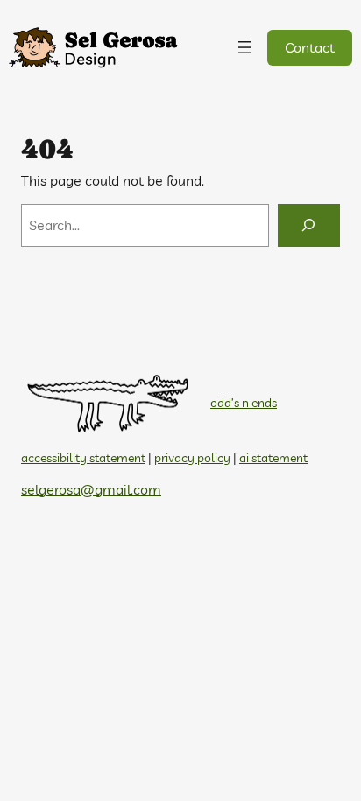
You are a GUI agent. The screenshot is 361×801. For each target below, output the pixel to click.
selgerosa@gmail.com (91, 489)
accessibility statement (83, 458)
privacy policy (192, 458)
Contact (310, 47)
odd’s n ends (243, 403)
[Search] (309, 226)
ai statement (273, 458)
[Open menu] (244, 47)
